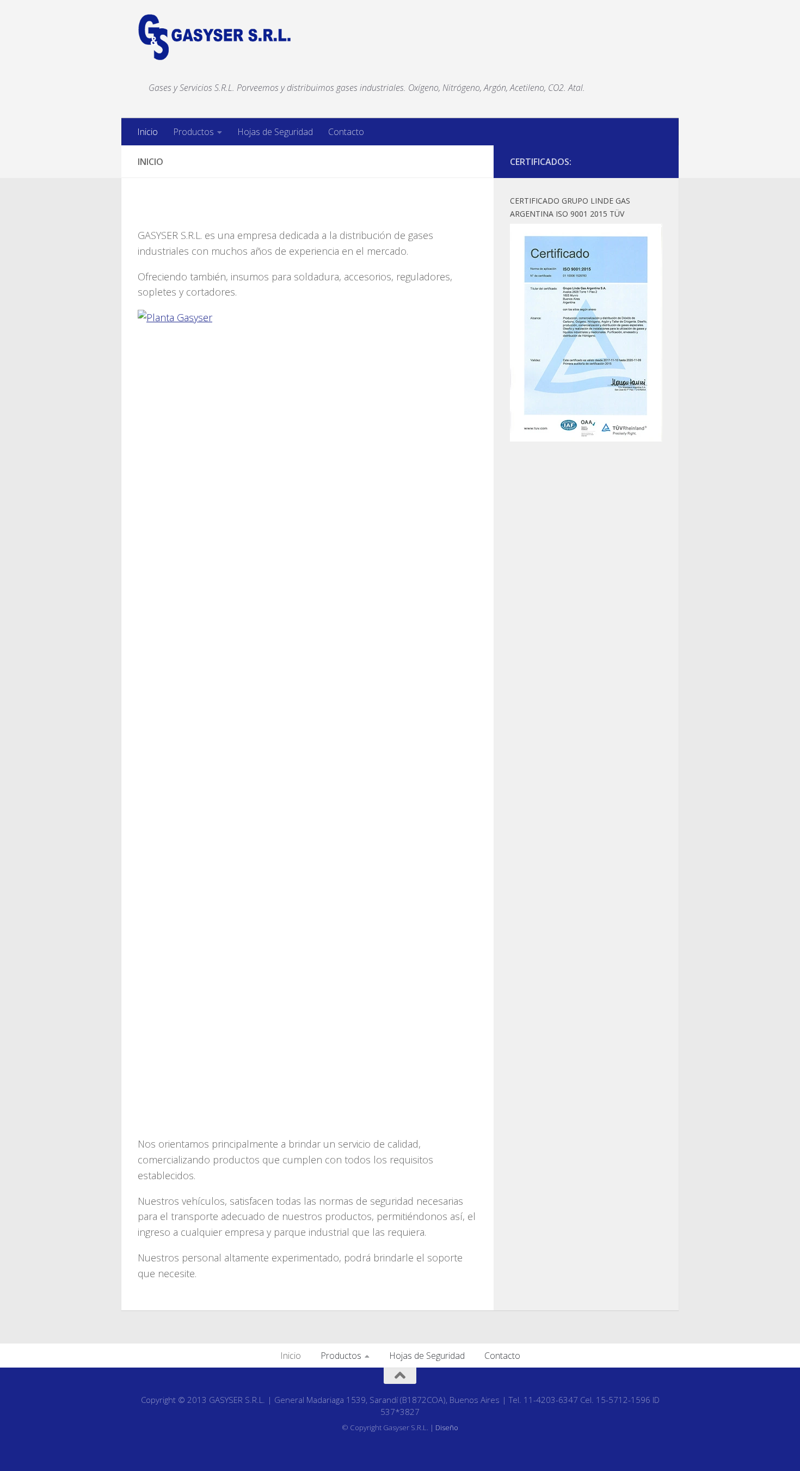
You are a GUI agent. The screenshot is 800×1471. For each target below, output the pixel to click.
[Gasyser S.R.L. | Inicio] (215, 37)
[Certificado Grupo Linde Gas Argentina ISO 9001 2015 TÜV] (586, 438)
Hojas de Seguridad (275, 132)
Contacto (346, 132)
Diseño (446, 1427)
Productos (193, 132)
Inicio (147, 132)
